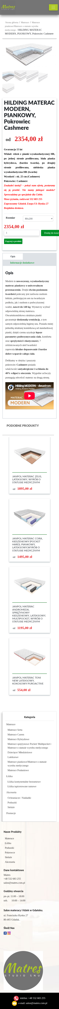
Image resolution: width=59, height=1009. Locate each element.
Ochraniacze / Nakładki (19, 798)
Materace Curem (16, 734)
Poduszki (12, 802)
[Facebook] (5, 932)
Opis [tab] (12, 256)
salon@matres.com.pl (36, 1003)
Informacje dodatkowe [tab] (22, 262)
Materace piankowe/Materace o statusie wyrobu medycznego (22, 26)
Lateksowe (13, 757)
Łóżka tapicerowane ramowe (22, 786)
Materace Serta (15, 730)
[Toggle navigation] (53, 7)
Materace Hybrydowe (18, 739)
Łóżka (9, 776)
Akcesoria (11, 792)
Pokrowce (10, 852)
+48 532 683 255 (36, 998)
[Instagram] (9, 932)
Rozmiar (10, 217)
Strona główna (11, 22)
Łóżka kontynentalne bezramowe (24, 781)
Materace (25, 22)
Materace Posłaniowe (18, 770)
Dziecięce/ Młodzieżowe (20, 752)
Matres (7, 875)
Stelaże (11, 807)
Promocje (11, 813)
